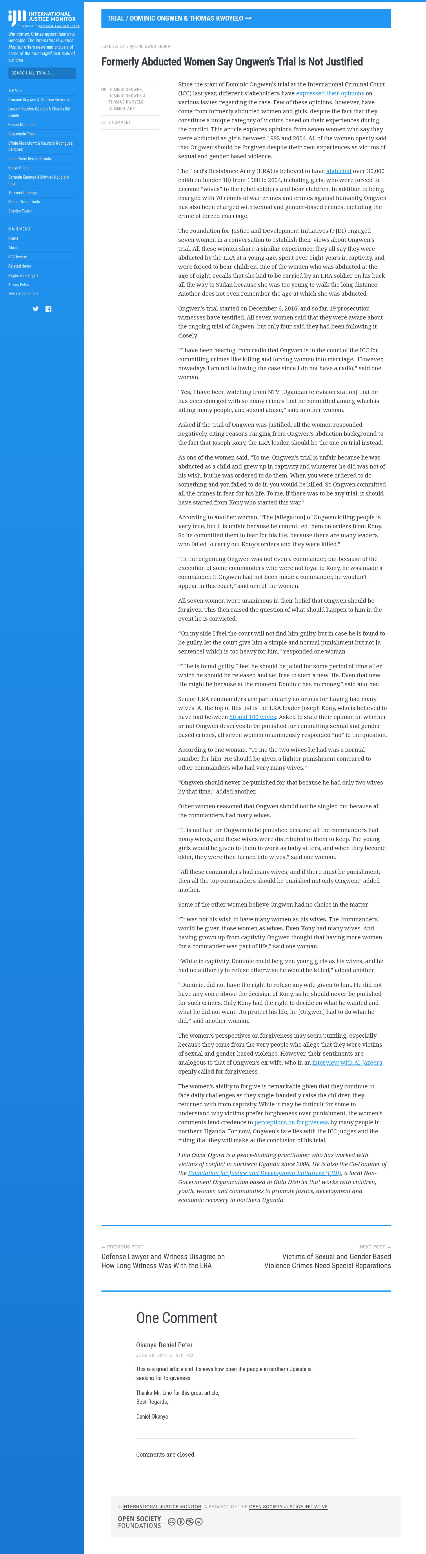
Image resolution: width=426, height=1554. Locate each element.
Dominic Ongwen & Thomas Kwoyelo (38, 99)
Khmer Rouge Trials (24, 201)
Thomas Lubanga (22, 192)
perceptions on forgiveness (291, 1122)
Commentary (122, 108)
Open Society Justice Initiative (59, 25)
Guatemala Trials (22, 134)
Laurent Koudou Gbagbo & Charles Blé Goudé (39, 112)
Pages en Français (23, 275)
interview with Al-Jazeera (347, 1062)
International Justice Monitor (162, 1506)
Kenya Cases (19, 168)
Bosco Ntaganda (22, 124)
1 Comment (120, 122)
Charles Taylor (20, 211)
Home (13, 238)
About (13, 247)
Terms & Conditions (23, 293)
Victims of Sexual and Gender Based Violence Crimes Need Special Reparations (327, 1261)
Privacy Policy (18, 284)
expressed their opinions (330, 93)
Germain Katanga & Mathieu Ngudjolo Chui (38, 180)
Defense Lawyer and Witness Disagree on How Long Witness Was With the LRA (163, 1261)
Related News (19, 266)
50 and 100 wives (253, 717)
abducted (339, 171)
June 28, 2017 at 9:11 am (165, 1355)
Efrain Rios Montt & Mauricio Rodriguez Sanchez (40, 146)
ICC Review (17, 257)
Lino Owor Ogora (153, 46)
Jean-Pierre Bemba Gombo (30, 158)
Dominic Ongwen (125, 89)
